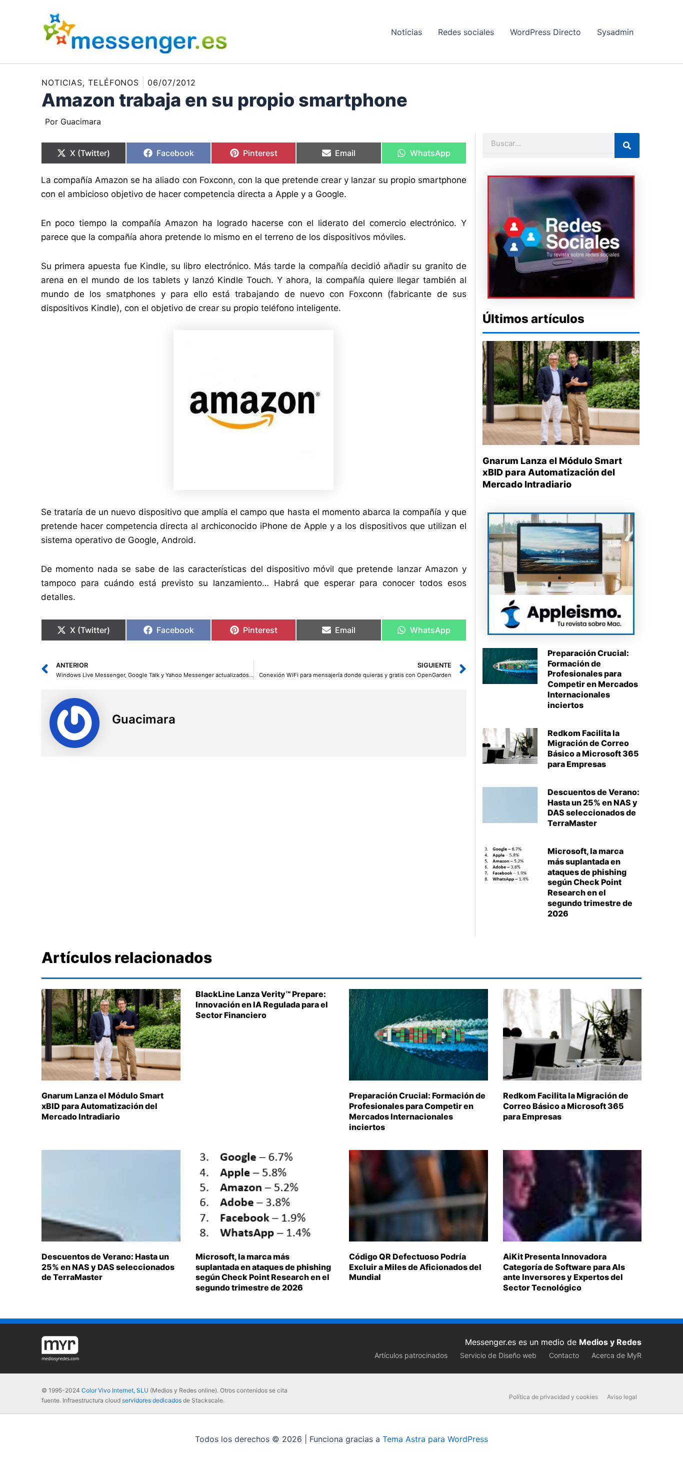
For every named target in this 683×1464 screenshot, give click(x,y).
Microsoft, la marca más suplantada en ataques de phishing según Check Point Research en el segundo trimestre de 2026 (590, 882)
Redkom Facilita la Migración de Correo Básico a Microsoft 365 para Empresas (593, 748)
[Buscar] (627, 145)
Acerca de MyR (617, 1355)
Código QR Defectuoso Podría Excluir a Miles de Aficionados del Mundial (415, 1267)
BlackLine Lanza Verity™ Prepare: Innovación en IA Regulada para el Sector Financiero (262, 1004)
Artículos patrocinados (411, 1355)
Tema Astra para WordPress (435, 1439)
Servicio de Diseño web (498, 1355)
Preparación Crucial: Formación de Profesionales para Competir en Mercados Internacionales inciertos (593, 679)
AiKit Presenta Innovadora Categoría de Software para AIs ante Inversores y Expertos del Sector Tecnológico (564, 1272)
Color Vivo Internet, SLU (115, 1390)
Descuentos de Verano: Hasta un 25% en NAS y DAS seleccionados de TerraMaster (594, 807)
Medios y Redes (610, 1342)
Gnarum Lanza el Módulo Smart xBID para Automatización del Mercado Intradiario (552, 473)
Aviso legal (622, 1396)
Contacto (564, 1355)
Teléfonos (113, 83)
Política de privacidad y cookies (553, 1396)
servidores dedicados (152, 1400)
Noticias (62, 83)
